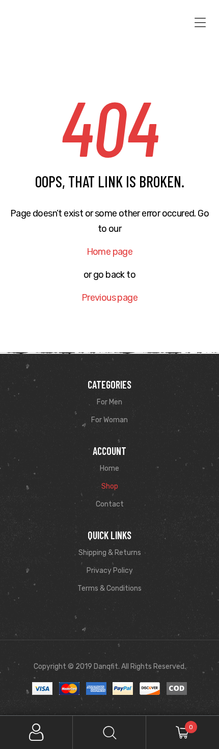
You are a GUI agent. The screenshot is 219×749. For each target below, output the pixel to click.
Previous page (109, 297)
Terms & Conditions (109, 588)
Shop (109, 486)
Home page (110, 251)
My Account (36, 732)
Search (109, 732)
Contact (110, 504)
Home (109, 468)
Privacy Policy (110, 570)
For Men (109, 402)
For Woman (109, 420)
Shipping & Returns (109, 552)
